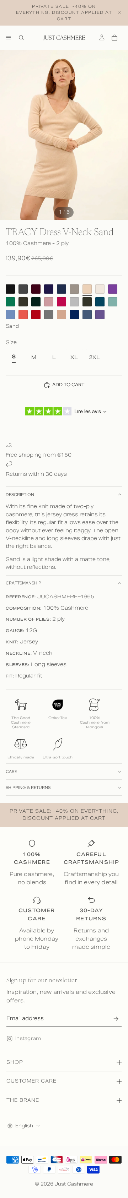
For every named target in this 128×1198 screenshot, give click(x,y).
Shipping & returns (28, 787)
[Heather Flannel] (48, 314)
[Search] (21, 37)
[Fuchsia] (61, 301)
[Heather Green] (112, 301)
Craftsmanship (23, 583)
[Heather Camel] (61, 314)
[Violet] (112, 289)
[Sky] (10, 314)
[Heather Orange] (23, 314)
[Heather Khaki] (87, 301)
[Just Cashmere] (64, 37)
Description (20, 494)
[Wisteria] (100, 314)
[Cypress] (36, 301)
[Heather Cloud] (74, 301)
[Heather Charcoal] (23, 289)
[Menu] (8, 37)
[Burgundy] (36, 289)
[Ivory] (100, 289)
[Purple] (48, 289)
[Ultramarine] (74, 314)
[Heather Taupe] (74, 289)
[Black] (10, 289)
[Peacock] (100, 301)
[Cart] (114, 37)
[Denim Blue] (87, 314)
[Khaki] (23, 301)
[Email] (116, 1018)
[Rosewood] (48, 301)
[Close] (119, 13)
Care (11, 771)
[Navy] (61, 289)
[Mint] (10, 301)
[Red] (36, 314)
